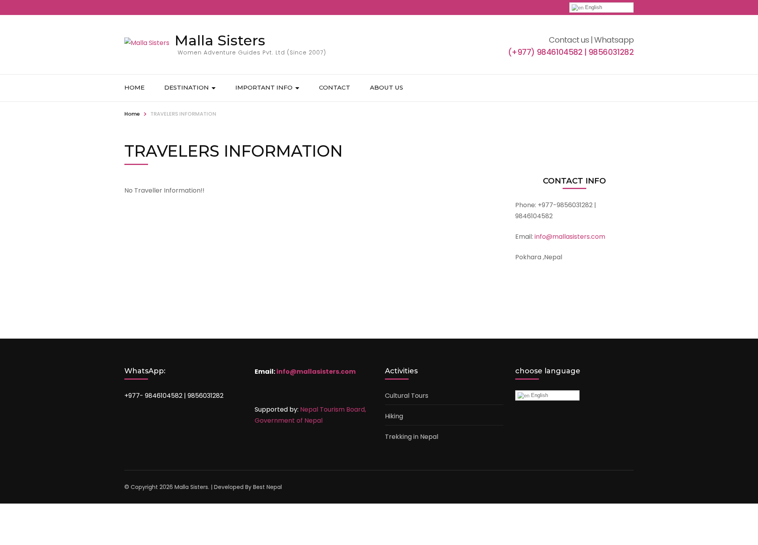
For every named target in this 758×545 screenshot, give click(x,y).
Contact (334, 87)
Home (134, 87)
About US (386, 87)
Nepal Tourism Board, (333, 409)
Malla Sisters (219, 40)
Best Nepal (267, 487)
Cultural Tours (406, 395)
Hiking (394, 416)
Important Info (264, 87)
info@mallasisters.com (316, 371)
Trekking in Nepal (411, 436)
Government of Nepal (289, 420)
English (593, 7)
